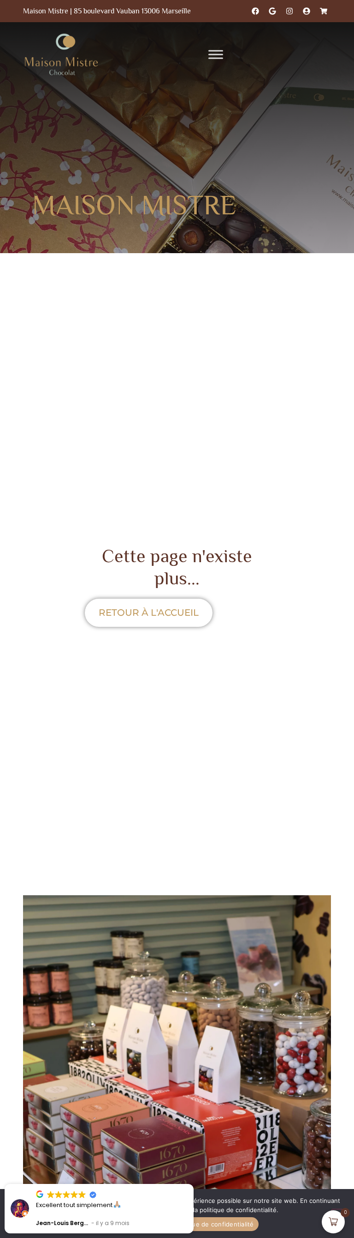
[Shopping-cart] (323, 11)
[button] (193, 1184)
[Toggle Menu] (215, 54)
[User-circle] (306, 11)
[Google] (272, 11)
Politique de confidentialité (214, 1224)
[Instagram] (289, 11)
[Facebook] (255, 11)
